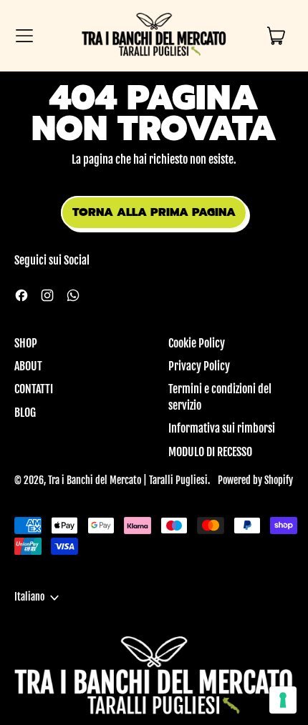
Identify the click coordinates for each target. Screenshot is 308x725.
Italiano (29, 597)
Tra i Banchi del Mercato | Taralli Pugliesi (128, 480)
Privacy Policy (199, 366)
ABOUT (28, 366)
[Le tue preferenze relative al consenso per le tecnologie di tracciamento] (283, 700)
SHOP (25, 343)
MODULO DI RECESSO (210, 452)
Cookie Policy (196, 343)
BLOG (25, 412)
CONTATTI (33, 389)
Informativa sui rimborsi (221, 428)
